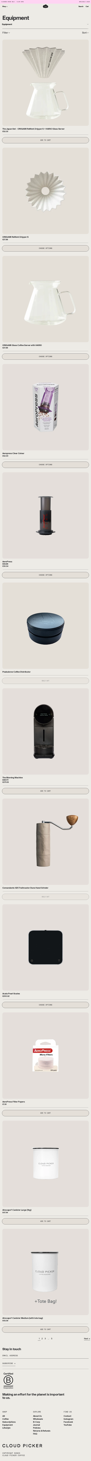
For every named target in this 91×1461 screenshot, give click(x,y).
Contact (67, 1416)
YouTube (68, 1425)
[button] (81, 7)
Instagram (68, 1419)
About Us (37, 1416)
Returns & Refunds (41, 1431)
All (3, 1416)
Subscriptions (9, 1422)
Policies (37, 1428)
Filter (5, 33)
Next (86, 1339)
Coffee (5, 1419)
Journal (36, 1425)
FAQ (35, 1434)
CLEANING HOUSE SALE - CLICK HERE (12, 1)
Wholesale (38, 1419)
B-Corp (36, 1422)
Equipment (7, 1425)
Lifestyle (6, 1428)
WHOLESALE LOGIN (84, 1)
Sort (84, 33)
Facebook (68, 1422)
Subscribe (7, 1363)
